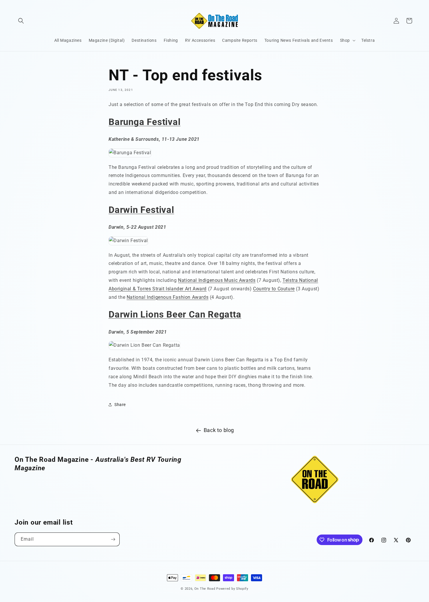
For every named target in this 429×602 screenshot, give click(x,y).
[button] (21, 20)
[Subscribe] (113, 539)
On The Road (204, 589)
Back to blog (219, 430)
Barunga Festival (144, 122)
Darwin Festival (141, 209)
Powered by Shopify (232, 589)
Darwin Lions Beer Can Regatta (175, 314)
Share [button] (120, 404)
